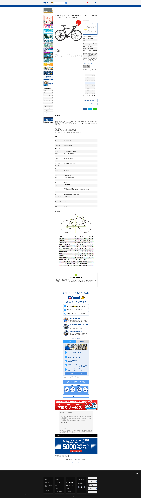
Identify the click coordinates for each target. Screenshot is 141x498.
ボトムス (57, 489)
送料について (48, 110)
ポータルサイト (80, 483)
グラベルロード (47, 490)
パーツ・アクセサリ (63, 6)
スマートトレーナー (70, 483)
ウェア (55, 6)
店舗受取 (69, 341)
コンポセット (58, 482)
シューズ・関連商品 (59, 491)
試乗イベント (69, 486)
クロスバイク (47, 480)
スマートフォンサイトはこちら (27, 494)
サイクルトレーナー (78, 6)
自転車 (47, 6)
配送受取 (82, 341)
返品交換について (48, 112)
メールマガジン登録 (81, 485)
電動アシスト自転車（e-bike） (48, 488)
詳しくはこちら (76, 396)
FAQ (46, 114)
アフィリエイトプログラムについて (81, 480)
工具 (67, 479)
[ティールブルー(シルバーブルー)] (88, 66)
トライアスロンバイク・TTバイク (48, 486)
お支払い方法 (48, 108)
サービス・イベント (93, 6)
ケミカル (68, 480)
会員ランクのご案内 (81, 478)
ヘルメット (57, 486)
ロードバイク (47, 479)
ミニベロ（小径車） (48, 491)
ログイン (63, 456)
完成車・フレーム (47, 90)
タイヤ (57, 480)
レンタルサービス (69, 491)
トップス (57, 488)
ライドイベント (69, 488)
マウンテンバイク (47, 483)
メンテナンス (70, 6)
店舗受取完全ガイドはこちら (76, 373)
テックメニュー (69, 489)
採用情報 (79, 481)
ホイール (57, 479)
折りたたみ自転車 (47, 482)
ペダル (57, 483)
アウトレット (86, 6)
